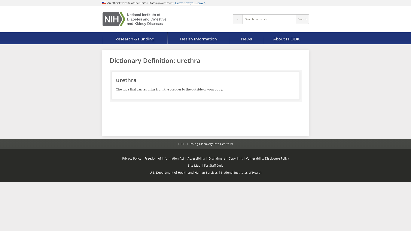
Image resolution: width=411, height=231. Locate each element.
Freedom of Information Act (164, 158)
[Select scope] (238, 19)
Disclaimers (216, 158)
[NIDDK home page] (134, 19)
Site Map (194, 165)
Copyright (236, 158)
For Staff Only (213, 165)
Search (302, 19)
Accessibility (196, 158)
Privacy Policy (131, 158)
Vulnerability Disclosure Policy (267, 158)
